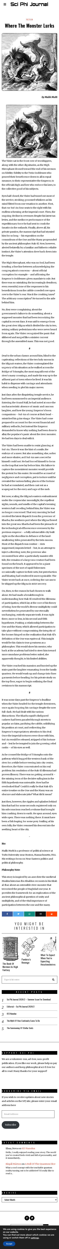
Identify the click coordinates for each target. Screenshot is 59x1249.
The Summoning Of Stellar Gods (20, 1028)
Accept (9, 1244)
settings (35, 1238)
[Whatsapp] (29, 914)
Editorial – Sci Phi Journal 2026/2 (20, 1006)
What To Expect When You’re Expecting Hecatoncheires (48, 959)
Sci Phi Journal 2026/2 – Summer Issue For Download (29, 999)
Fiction (29, 19)
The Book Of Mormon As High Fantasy (10, 967)
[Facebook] (7, 914)
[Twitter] (18, 914)
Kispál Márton (13, 1163)
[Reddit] (51, 914)
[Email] (40, 914)
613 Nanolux (11, 1013)
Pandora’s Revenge (26, 961)
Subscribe (10, 1124)
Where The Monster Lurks (29, 25)
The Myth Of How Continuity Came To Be (23, 1020)
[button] (53, 979)
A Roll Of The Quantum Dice (40, 1163)
